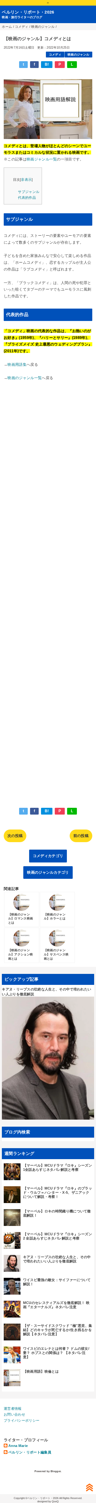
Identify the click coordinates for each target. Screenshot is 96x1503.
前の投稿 (81, 836)
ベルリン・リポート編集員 (29, 1452)
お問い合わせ (14, 1414)
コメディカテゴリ (48, 856)
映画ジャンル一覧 (42, 159)
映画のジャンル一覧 (24, 378)
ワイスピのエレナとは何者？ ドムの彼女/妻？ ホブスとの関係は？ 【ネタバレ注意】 (56, 1352)
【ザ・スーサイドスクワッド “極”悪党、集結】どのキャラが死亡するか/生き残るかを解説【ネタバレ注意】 (57, 1330)
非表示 (26, 180)
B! (47, 64)
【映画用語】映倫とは (41, 1371)
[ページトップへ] (89, 1487)
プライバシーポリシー (21, 1420)
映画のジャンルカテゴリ (48, 872)
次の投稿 (15, 836)
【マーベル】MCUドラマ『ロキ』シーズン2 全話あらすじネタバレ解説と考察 (57, 1236)
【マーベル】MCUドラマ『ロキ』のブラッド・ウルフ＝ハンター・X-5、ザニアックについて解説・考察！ (57, 1192)
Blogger (56, 1471)
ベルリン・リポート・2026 (28, 12)
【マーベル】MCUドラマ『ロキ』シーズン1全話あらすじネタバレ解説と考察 (57, 1167)
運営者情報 (13, 1408)
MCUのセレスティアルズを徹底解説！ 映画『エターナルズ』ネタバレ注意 (56, 1305)
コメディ (55, 54)
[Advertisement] (48, 591)
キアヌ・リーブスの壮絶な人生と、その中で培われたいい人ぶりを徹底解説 (57, 1259)
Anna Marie (18, 1446)
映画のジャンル (78, 54)
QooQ (55, 1501)
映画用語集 (17, 365)
